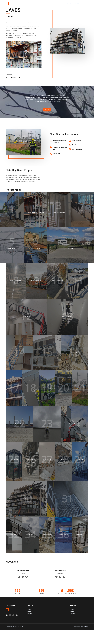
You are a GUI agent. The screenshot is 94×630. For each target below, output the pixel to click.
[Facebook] (81, 3)
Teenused (76, 3)
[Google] (13, 615)
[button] (47, 109)
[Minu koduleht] (7, 3)
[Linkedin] (17, 615)
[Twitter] (84, 3)
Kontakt (69, 3)
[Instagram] (87, 3)
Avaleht (63, 3)
